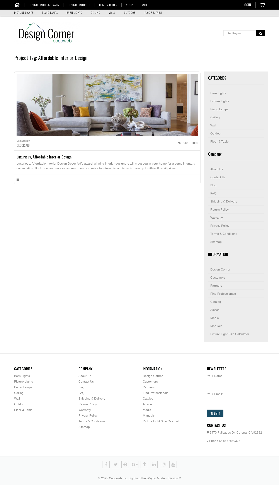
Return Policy (219, 209)
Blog (213, 185)
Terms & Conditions (223, 233)
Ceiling (215, 117)
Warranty (216, 217)
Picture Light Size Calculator (229, 334)
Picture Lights (219, 101)
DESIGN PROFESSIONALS (44, 5)
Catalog (215, 301)
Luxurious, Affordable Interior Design (44, 157)
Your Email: (215, 394)
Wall (213, 125)
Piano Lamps (219, 109)
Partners (216, 285)
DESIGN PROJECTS (79, 5)
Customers (217, 277)
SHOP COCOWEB (136, 5)
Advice (214, 309)
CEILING (95, 12)
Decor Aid (23, 145)
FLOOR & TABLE (154, 12)
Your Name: (215, 376)
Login (247, 4)
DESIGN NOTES (108, 5)
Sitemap (216, 241)
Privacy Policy (219, 225)
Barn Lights (218, 93)
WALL (112, 12)
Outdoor (216, 133)
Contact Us (218, 177)
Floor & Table (219, 141)
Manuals (216, 326)
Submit (215, 413)
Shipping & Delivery (223, 201)
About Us (216, 169)
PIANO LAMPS (50, 12)
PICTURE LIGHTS (23, 12)
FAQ (213, 193)
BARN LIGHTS (74, 12)
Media (214, 318)
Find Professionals (223, 293)
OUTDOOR (130, 12)
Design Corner (220, 269)
